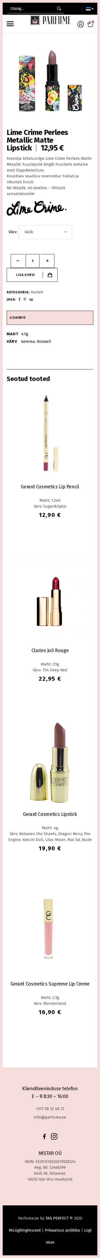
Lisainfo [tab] (18, 318)
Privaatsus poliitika (62, 1230)
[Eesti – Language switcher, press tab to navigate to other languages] (87, 9)
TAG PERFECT (57, 1218)
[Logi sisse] (80, 26)
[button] (68, 275)
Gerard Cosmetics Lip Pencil (50, 487)
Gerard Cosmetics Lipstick (50, 814)
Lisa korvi (25, 275)
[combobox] (45, 232)
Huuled (37, 292)
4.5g (24, 334)
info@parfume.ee (50, 1117)
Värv (13, 231)
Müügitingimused (25, 1230)
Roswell (44, 341)
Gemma (28, 341)
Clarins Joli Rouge (50, 650)
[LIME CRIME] (37, 209)
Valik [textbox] (29, 231)
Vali (44, 533)
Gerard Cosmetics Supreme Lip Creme (50, 984)
